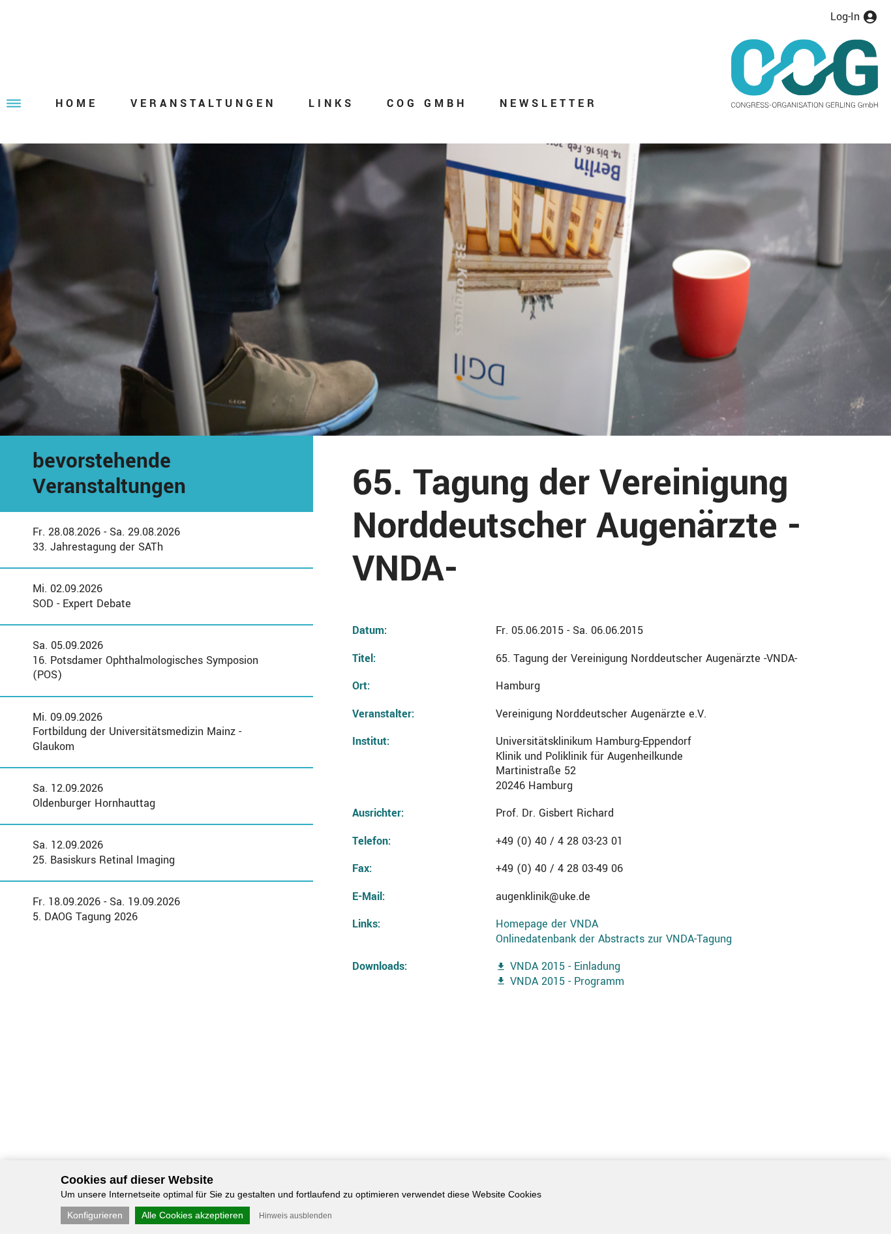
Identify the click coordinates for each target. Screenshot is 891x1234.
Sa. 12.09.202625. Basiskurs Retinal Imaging (104, 852)
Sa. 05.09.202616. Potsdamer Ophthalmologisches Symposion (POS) (145, 660)
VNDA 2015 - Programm (567, 981)
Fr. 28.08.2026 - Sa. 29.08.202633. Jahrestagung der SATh (106, 539)
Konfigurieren (95, 1215)
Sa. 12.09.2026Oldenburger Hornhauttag (94, 796)
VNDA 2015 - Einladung (565, 966)
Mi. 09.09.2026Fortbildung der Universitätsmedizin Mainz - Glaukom (137, 732)
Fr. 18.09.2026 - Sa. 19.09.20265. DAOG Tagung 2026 (106, 909)
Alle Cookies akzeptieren (192, 1215)
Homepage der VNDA (547, 923)
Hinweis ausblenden (295, 1215)
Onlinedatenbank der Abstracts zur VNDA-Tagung (614, 938)
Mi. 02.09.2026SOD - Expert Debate (82, 596)
